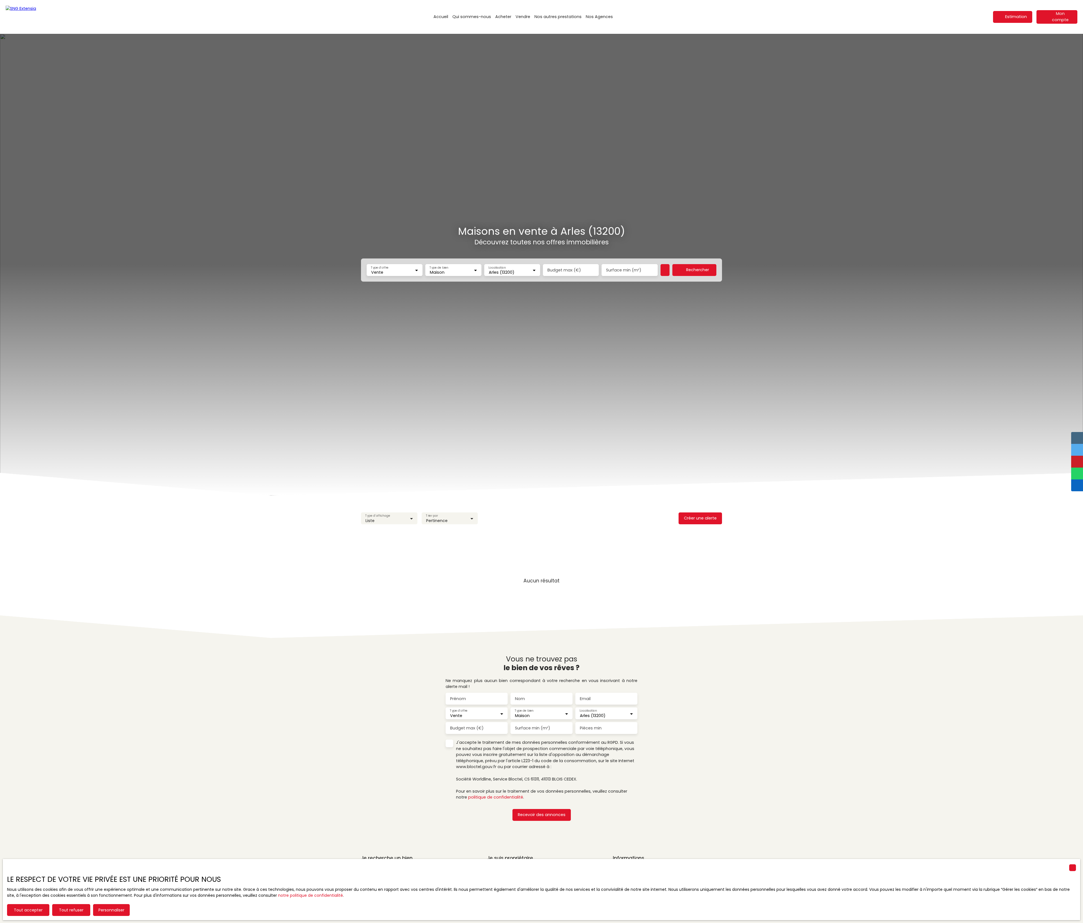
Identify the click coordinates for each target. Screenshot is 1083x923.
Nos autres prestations (558, 16)
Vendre (523, 16)
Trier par (432, 516)
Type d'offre (379, 267)
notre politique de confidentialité (310, 895)
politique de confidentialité (495, 797)
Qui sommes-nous (471, 16)
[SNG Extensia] (34, 17)
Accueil (440, 16)
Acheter (503, 16)
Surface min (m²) (623, 270)
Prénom (458, 698)
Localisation (497, 267)
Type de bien (439, 267)
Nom (520, 698)
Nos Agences (599, 16)
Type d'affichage (377, 516)
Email (585, 698)
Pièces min (591, 728)
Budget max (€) (564, 270)
